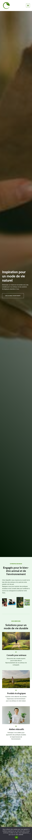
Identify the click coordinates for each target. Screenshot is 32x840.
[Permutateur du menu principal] (28, 5)
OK (16, 837)
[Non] (30, 833)
